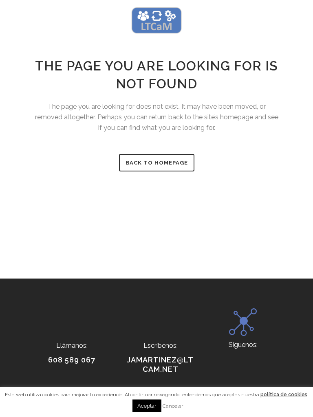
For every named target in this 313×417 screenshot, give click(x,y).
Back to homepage (157, 163)
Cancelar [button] (173, 406)
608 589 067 (71, 360)
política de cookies (283, 394)
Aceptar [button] (146, 406)
